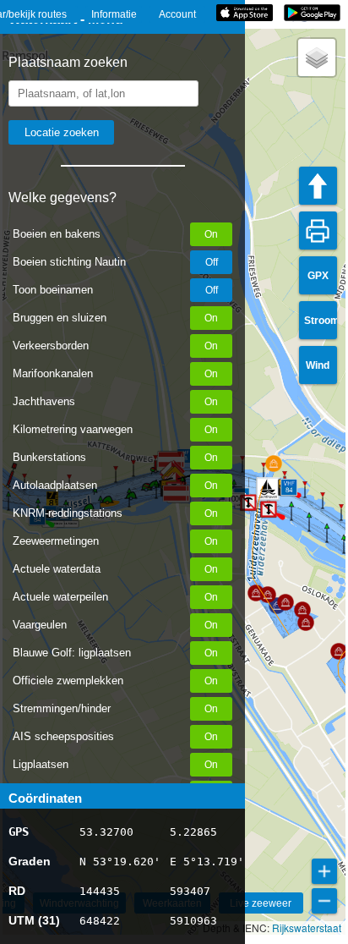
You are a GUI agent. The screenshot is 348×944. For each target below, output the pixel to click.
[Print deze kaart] (318, 230)
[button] (316, 57)
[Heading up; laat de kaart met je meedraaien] (318, 186)
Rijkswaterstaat (306, 927)
